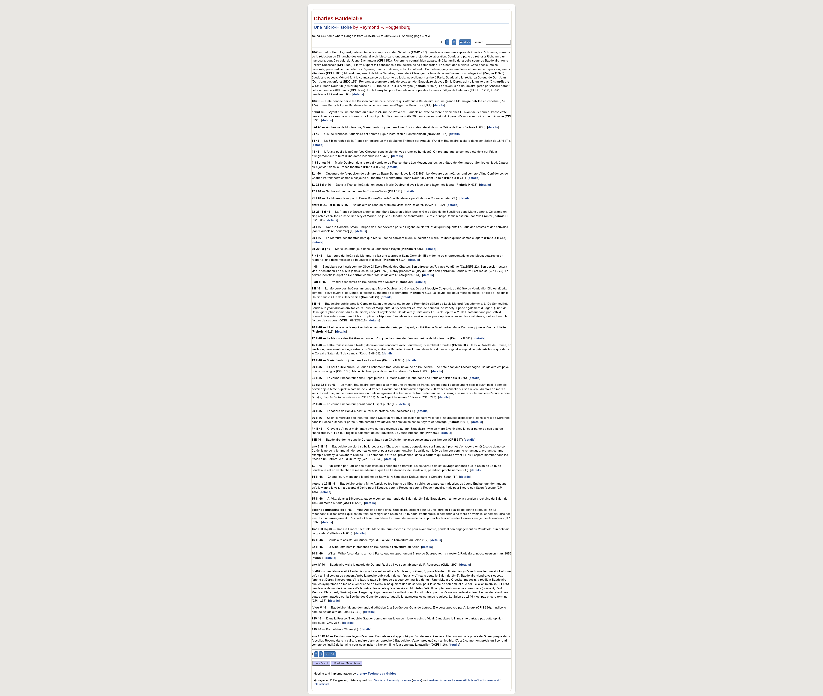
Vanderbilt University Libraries (392, 680)
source (417, 680)
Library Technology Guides (376, 673)
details (358, 94)
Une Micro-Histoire (333, 27)
